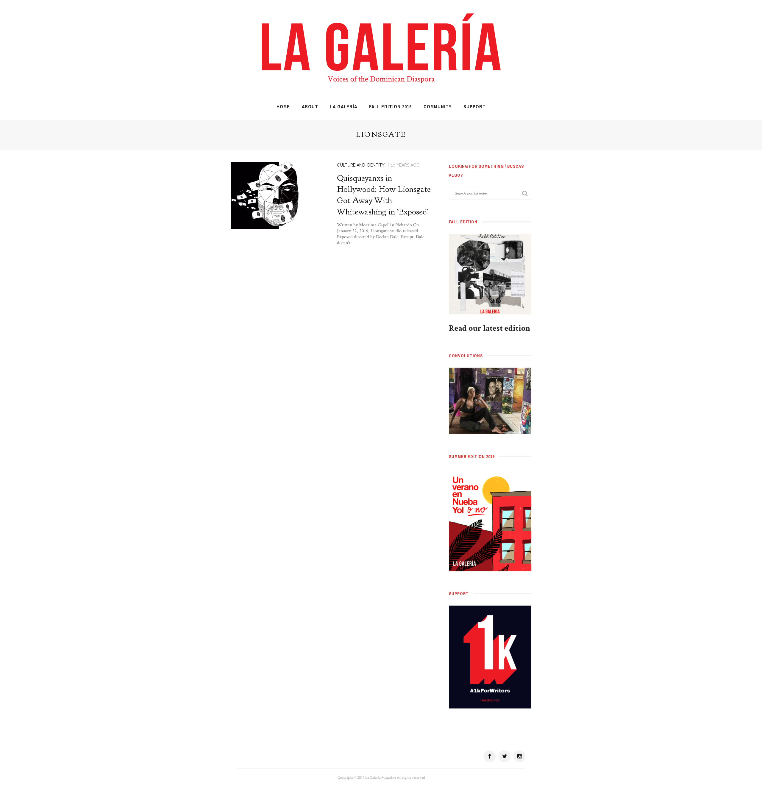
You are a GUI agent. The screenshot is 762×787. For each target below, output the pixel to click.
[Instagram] (519, 756)
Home (283, 106)
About (310, 106)
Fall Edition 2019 (390, 106)
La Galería (343, 106)
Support (474, 106)
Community (438, 106)
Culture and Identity (361, 165)
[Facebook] (490, 756)
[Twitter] (504, 756)
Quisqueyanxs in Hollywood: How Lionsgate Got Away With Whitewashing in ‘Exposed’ (384, 195)
